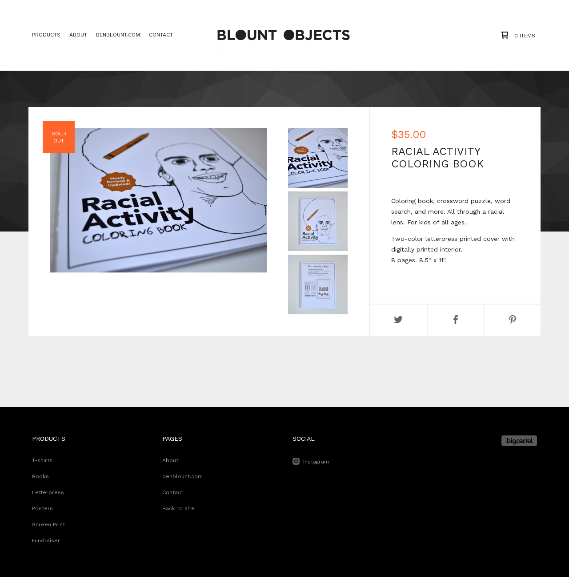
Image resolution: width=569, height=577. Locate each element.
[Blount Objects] (283, 35)
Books (40, 476)
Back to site (178, 508)
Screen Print (48, 524)
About (78, 35)
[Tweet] (398, 320)
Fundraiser (46, 540)
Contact (161, 35)
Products (46, 35)
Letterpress (48, 492)
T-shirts (42, 460)
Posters (42, 508)
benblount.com (118, 35)
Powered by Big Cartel (519, 440)
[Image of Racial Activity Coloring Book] (318, 158)
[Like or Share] (456, 320)
